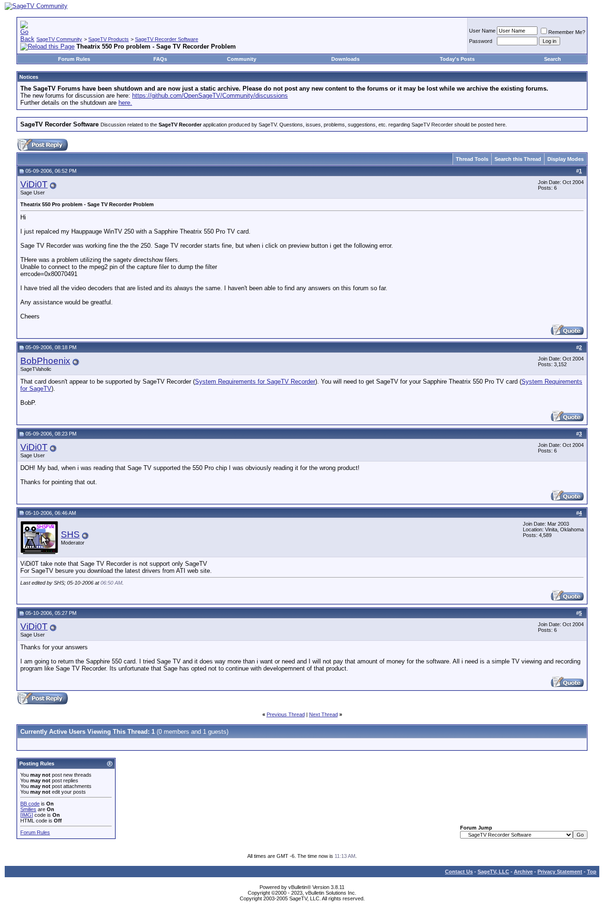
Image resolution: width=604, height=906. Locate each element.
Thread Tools (472, 159)
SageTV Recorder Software (166, 39)
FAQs (160, 59)
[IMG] (26, 815)
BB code (30, 803)
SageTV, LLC (493, 871)
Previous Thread (286, 714)
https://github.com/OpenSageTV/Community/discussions (210, 95)
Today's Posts (457, 59)
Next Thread (323, 714)
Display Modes (565, 159)
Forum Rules (74, 59)
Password (480, 41)
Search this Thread (518, 159)
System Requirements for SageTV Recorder (255, 381)
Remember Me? (566, 32)
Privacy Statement (559, 871)
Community (241, 59)
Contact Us (459, 871)
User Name (482, 31)
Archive (523, 871)
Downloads (345, 59)
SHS (70, 534)
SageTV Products (108, 39)
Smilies (28, 809)
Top (591, 871)
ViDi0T (34, 184)
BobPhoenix (45, 361)
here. (125, 102)
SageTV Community (59, 39)
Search (552, 59)
